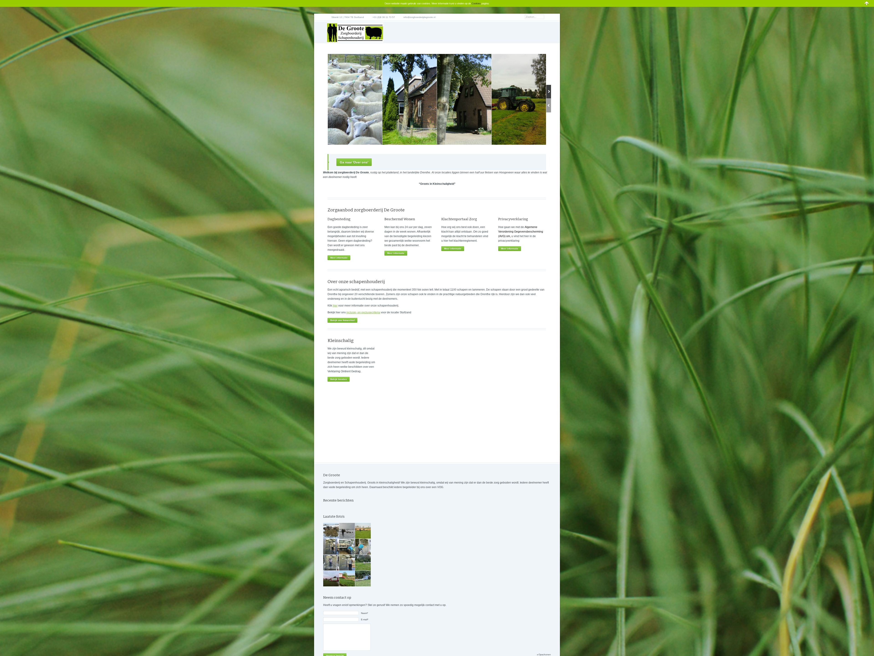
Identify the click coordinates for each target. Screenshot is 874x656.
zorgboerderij (368, 210)
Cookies (476, 3)
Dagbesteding (339, 219)
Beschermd (393, 219)
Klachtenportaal (454, 219)
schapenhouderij (367, 281)
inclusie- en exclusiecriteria (363, 312)
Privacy (504, 219)
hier (335, 305)
